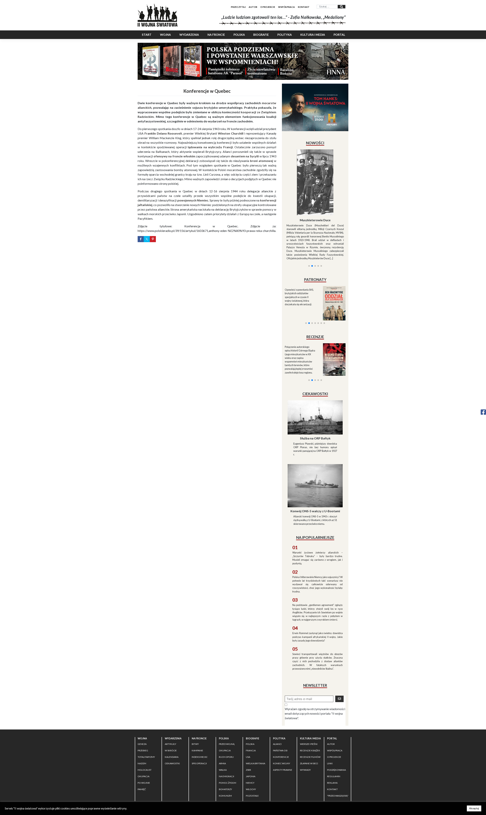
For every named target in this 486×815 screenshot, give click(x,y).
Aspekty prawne (282, 735)
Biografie (261, 34)
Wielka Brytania (255, 729)
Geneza (142, 710)
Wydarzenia (189, 34)
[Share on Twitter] (147, 239)
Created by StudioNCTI (295, 775)
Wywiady (305, 735)
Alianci (277, 710)
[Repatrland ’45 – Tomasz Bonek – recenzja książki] (332, 314)
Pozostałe (252, 761)
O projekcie (267, 7)
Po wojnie (144, 748)
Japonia (250, 742)
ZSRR (248, 735)
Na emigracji (226, 742)
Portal (339, 34)
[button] (309, 220)
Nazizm (142, 729)
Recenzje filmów (310, 722)
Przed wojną (226, 710)
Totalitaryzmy (146, 722)
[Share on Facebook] (141, 239)
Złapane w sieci (309, 729)
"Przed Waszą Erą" (337, 761)
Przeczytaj (238, 7)
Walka (223, 735)
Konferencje (281, 722)
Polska (239, 34)
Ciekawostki (172, 729)
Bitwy (195, 710)
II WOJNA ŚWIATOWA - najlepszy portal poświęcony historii (182, 775)
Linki (330, 729)
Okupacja (143, 742)
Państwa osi (280, 716)
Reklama (332, 748)
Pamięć (142, 755)
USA (248, 722)
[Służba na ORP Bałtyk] (315, 383)
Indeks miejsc (199, 722)
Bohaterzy (225, 755)
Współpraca (286, 7)
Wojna (165, 34)
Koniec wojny (281, 729)
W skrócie (171, 716)
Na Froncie (216, 34)
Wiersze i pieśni (308, 710)
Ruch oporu (226, 722)
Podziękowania (336, 735)
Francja (251, 716)
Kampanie (197, 716)
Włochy (251, 755)
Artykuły (170, 710)
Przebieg (143, 716)
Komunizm (225, 761)
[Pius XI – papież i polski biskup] (315, 172)
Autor (253, 7)
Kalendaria (171, 722)
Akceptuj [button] (474, 808)
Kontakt (303, 7)
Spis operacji (199, 729)
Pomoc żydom (227, 748)
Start (146, 34)
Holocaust (144, 735)
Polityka (284, 34)
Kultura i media (312, 34)
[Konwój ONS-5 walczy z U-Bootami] (315, 451)
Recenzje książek (310, 716)
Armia (222, 729)
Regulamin (333, 742)
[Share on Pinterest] (153, 239)
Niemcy (250, 748)
